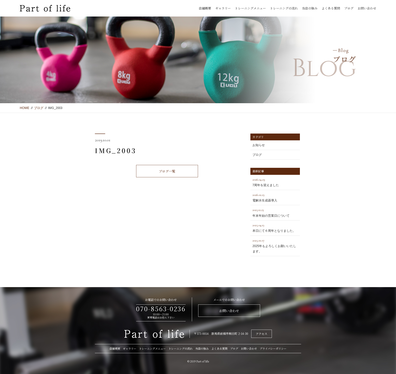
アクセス (261, 334)
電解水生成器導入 (264, 197)
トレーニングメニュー (250, 8)
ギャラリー (223, 8)
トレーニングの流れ (284, 8)
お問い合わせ (367, 8)
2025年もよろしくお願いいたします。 (274, 245)
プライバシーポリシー (273, 348)
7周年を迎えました (265, 182)
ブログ (349, 8)
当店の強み (309, 8)
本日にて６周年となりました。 (274, 227)
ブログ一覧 (167, 171)
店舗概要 (205, 8)
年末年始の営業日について (271, 212)
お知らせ (258, 145)
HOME (24, 108)
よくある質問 (331, 8)
